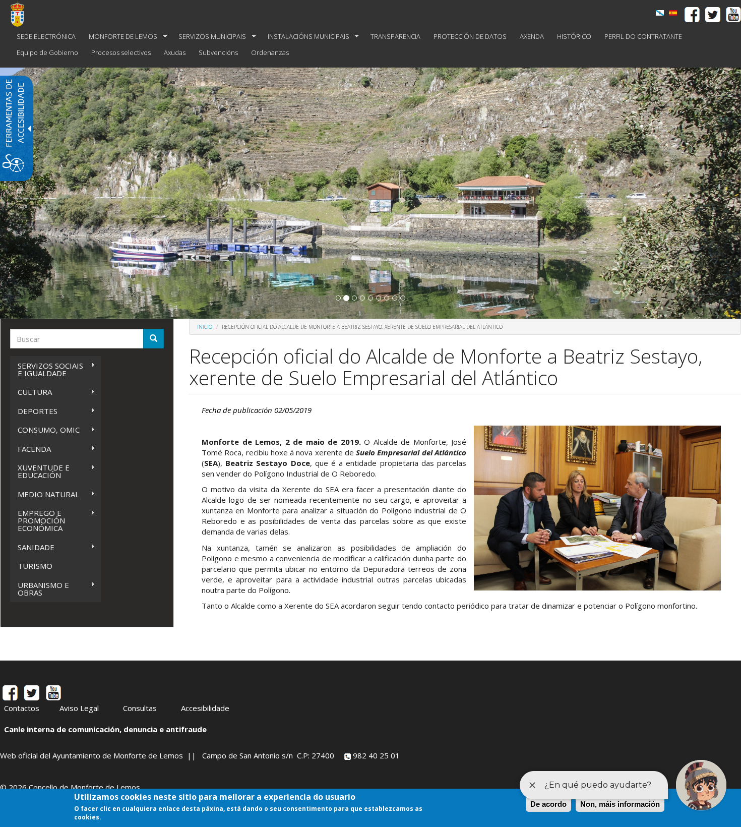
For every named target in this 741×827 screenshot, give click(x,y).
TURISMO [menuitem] (35, 566)
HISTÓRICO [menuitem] (574, 36)
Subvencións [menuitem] (218, 52)
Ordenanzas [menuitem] (270, 52)
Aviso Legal (79, 708)
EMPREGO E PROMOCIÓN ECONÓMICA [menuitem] (37, 520)
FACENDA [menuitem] (30, 449)
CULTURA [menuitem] (31, 392)
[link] (660, 13)
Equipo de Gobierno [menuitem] (47, 52)
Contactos (21, 708)
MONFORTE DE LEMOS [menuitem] (119, 36)
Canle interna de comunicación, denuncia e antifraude (105, 729)
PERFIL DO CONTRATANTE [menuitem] (643, 36)
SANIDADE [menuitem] (32, 547)
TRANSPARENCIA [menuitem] (395, 36)
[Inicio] (21, 14)
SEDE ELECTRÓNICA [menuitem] (46, 36)
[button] (338, 298)
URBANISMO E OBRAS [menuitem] (39, 589)
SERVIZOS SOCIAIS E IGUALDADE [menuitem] (46, 369)
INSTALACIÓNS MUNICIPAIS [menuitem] (305, 36)
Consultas (140, 708)
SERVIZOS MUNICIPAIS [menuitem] (209, 36)
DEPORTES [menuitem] (33, 411)
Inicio (204, 326)
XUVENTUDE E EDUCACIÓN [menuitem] (40, 471)
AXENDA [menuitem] (532, 36)
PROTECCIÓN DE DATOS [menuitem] (470, 36)
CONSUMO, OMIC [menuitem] (45, 430)
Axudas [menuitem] (175, 52)
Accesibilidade (205, 708)
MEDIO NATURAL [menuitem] (44, 494)
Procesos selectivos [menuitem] (121, 52)
